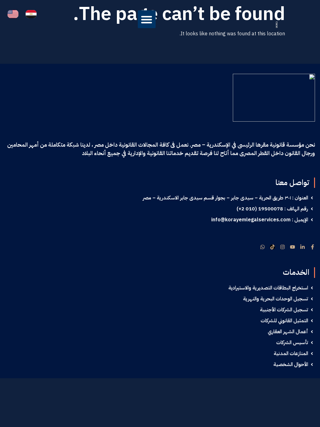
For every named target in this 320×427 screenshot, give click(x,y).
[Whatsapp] (262, 246)
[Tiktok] (272, 246)
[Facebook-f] (312, 246)
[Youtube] (292, 246)
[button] (147, 19)
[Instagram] (282, 246)
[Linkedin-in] (302, 246)
